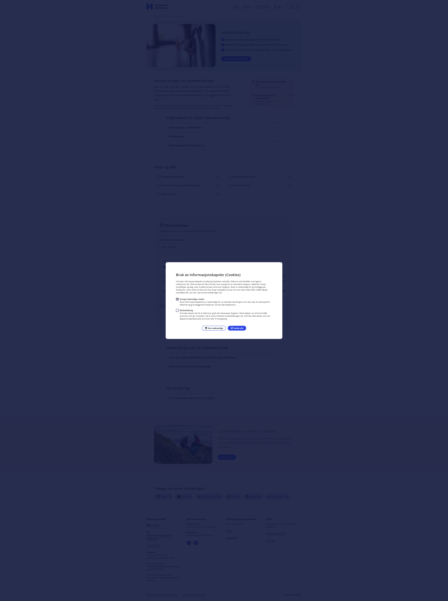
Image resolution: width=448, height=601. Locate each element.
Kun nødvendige (215, 328)
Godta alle (238, 328)
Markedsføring (186, 310)
